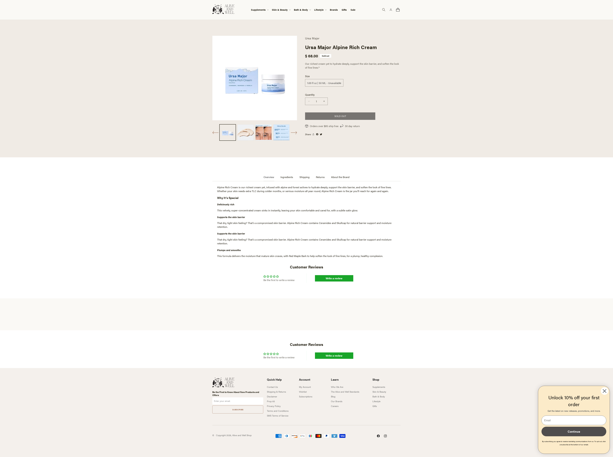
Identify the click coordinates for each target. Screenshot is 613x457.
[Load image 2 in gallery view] (245, 132)
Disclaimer (272, 396)
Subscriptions (305, 396)
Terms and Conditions (278, 410)
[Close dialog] (605, 391)
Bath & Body (378, 396)
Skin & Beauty (379, 391)
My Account (305, 386)
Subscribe (237, 409)
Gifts (374, 406)
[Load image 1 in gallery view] (227, 132)
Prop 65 (271, 401)
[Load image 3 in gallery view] (263, 132)
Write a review (334, 278)
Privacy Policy (274, 406)
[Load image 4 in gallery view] (281, 132)
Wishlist (303, 391)
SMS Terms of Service (277, 415)
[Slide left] (215, 132)
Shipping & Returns (276, 391)
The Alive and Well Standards (345, 391)
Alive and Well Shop (242, 435)
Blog (333, 396)
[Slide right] (294, 132)
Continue (574, 431)
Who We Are (337, 386)
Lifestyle (376, 401)
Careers (335, 406)
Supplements (378, 386)
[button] (259, 9)
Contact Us (272, 386)
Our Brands (336, 401)
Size (307, 76)
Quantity (310, 94)
